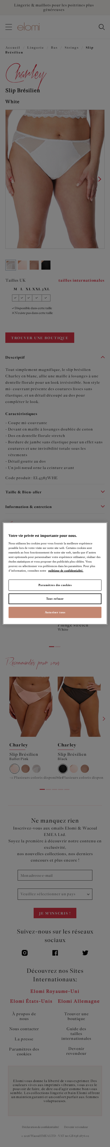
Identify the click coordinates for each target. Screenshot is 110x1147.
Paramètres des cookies (55, 585)
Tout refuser (55, 598)
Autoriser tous (55, 612)
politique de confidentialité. (65, 570)
